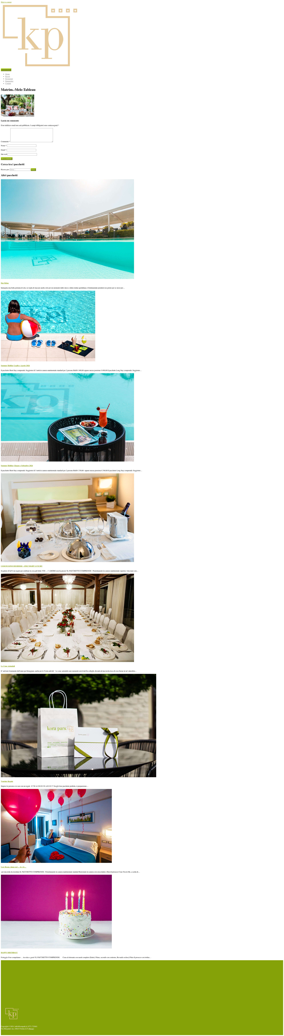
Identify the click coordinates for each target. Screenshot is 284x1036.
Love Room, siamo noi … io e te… (13, 867)
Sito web (4, 154)
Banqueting (9, 81)
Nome (4, 145)
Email (3, 150)
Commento (5, 141)
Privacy (31, 1028)
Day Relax (5, 283)
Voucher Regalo (7, 781)
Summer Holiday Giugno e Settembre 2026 (17, 465)
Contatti (8, 83)
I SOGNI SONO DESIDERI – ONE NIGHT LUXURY (21, 566)
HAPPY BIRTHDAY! (9, 952)
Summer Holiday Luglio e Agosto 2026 (15, 365)
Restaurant (9, 79)
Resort (7, 76)
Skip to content (6, 2)
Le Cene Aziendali (8, 666)
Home (7, 74)
